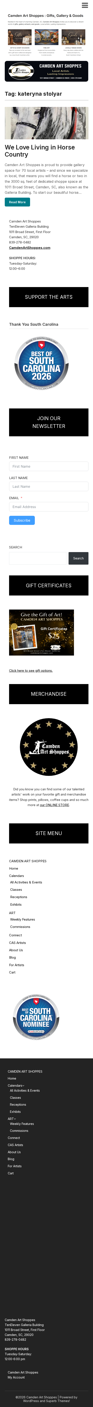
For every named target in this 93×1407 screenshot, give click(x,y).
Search (15, 547)
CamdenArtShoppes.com (29, 248)
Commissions (20, 927)
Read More (17, 202)
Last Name (18, 478)
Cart (12, 972)
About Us (16, 950)
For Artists (16, 965)
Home (13, 868)
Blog (12, 957)
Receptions (18, 897)
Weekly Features (22, 919)
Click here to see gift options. (31, 671)
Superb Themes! (58, 1401)
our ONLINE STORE (54, 805)
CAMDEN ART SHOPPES (27, 861)
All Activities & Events (26, 882)
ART (12, 913)
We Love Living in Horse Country (40, 151)
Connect (15, 935)
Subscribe (22, 520)
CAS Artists (17, 943)
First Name (19, 458)
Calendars (16, 876)
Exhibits (16, 904)
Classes (16, 890)
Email (14, 498)
